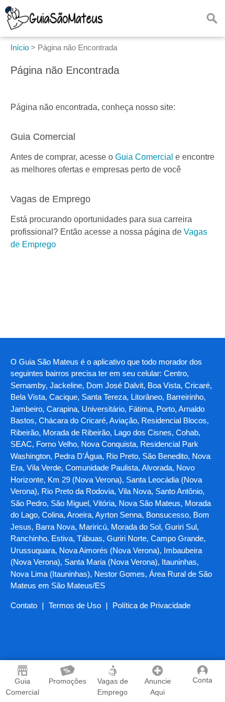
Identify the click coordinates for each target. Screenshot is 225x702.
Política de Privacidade (151, 605)
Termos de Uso (75, 605)
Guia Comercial (144, 156)
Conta (202, 680)
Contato (23, 605)
